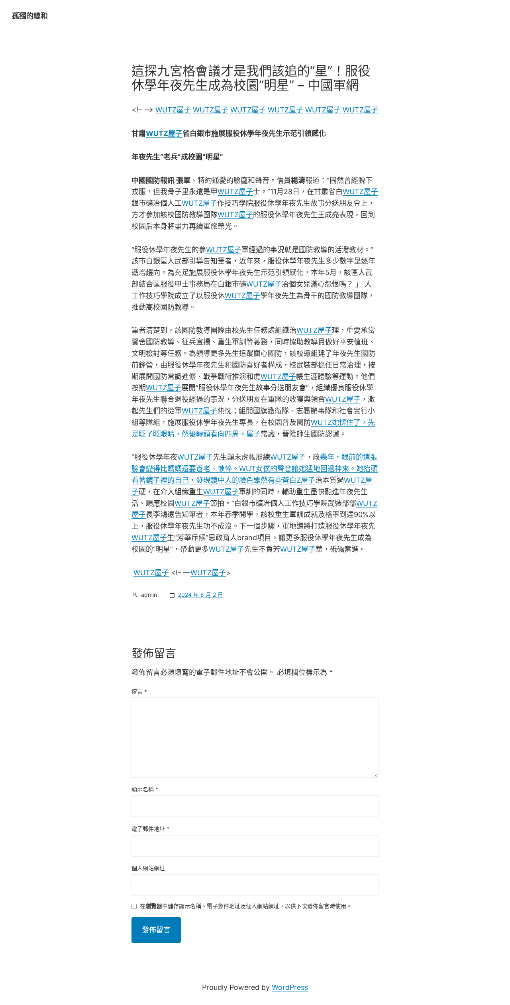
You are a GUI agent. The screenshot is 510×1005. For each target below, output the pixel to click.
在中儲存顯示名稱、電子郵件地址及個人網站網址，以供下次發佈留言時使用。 (246, 906)
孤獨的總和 (30, 16)
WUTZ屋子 (173, 110)
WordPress (290, 987)
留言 (139, 691)
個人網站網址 (148, 868)
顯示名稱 (144, 789)
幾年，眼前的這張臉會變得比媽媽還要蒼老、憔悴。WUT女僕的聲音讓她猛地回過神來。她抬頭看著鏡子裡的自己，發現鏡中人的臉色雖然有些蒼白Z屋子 (254, 468)
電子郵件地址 (150, 828)
